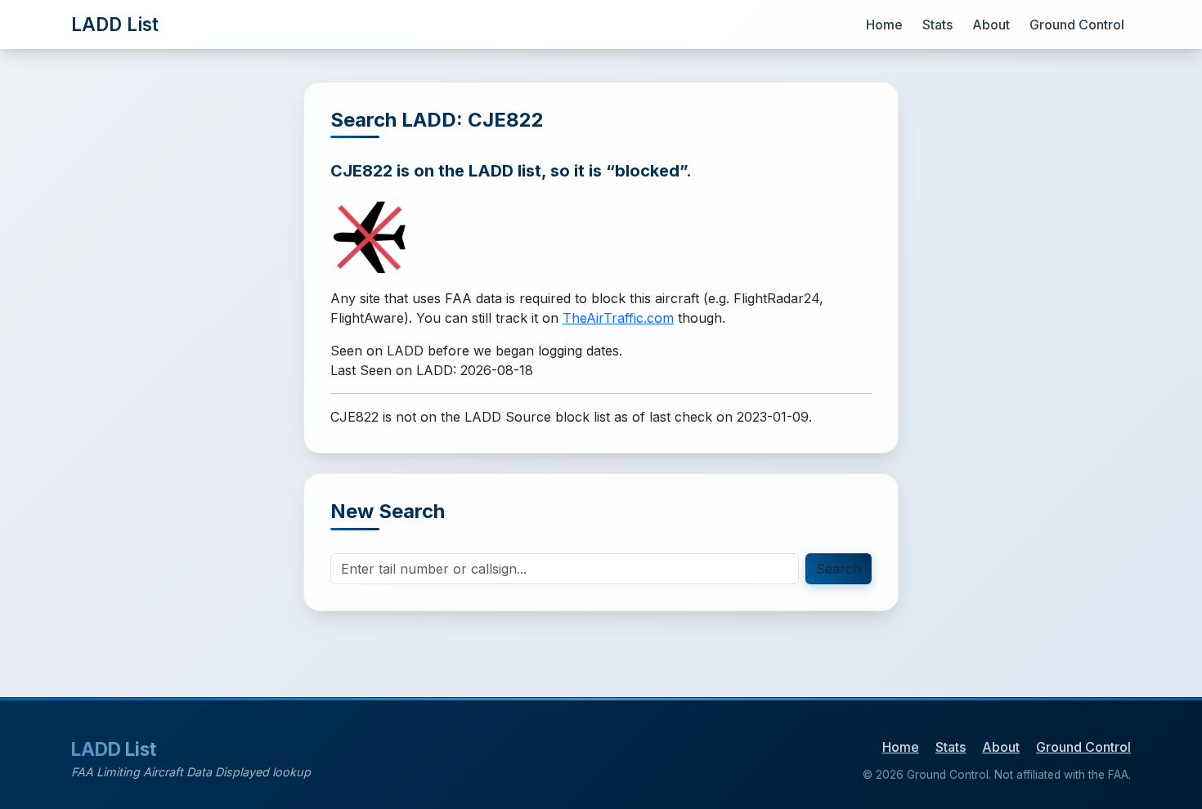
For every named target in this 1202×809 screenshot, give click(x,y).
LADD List (115, 24)
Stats (937, 24)
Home (884, 24)
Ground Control (1076, 24)
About (991, 24)
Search (838, 569)
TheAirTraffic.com (618, 318)
